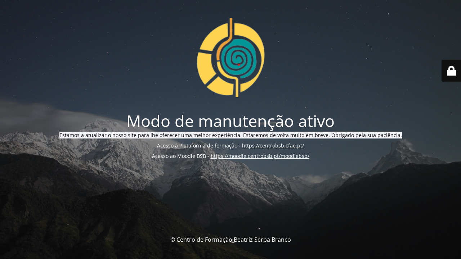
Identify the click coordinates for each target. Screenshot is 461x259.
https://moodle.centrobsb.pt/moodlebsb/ (260, 156)
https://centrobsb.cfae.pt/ (273, 145)
